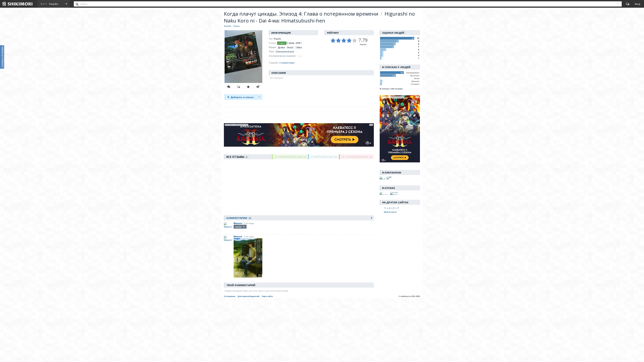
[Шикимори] (17, 4)
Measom (238, 223)
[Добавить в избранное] (248, 86)
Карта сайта (267, 296)
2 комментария (286, 62)
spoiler (238, 226)
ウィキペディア (391, 208)
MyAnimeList (390, 212)
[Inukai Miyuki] (382, 178)
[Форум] (627, 4)
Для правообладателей (248, 296)
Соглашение (229, 296)
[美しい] (389, 178)
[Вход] (637, 4)
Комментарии (238, 218)
